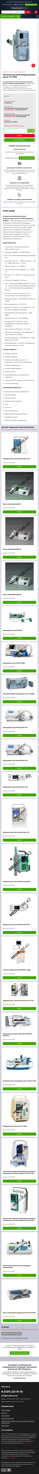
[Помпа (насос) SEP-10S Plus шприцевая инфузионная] (19, 1247)
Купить (19, 135)
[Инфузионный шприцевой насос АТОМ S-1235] (19, 1062)
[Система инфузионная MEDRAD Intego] (19, 951)
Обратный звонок (32, 4)
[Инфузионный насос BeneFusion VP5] (19, 907)
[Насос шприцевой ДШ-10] (19, 486)
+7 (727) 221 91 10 (7, 4)
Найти (28, 12)
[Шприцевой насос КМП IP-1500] (19, 651)
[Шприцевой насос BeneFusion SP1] (19, 715)
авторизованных (10, 109)
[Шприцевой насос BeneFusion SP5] (19, 778)
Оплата (15, 2)
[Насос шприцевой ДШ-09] (19, 531)
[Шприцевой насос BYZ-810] (19, 617)
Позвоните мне (28, 158)
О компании (5, 1415)
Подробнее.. (12, 1457)
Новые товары (6, 1410)
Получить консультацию (19, 1353)
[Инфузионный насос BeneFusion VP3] (19, 444)
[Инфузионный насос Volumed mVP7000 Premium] (19, 1021)
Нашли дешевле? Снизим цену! (14, 125)
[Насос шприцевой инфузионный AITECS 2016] (19, 1294)
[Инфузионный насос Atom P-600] (19, 1108)
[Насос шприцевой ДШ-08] (19, 576)
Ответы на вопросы (7, 1418)
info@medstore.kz (18, 4)
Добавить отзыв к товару (11, 1333)
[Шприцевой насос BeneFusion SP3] (19, 748)
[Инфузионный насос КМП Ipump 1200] (19, 861)
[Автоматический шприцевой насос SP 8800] (19, 683)
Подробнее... (27, 1443)
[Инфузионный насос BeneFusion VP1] (19, 814)
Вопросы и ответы (23, 2)
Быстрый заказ (19, 140)
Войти (30, 2)
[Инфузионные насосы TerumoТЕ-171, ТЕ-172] (19, 990)
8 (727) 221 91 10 (19, 1378)
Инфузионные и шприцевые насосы (14, 72)
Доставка (9, 2)
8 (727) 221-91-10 (19, 149)
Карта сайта (5, 1425)
